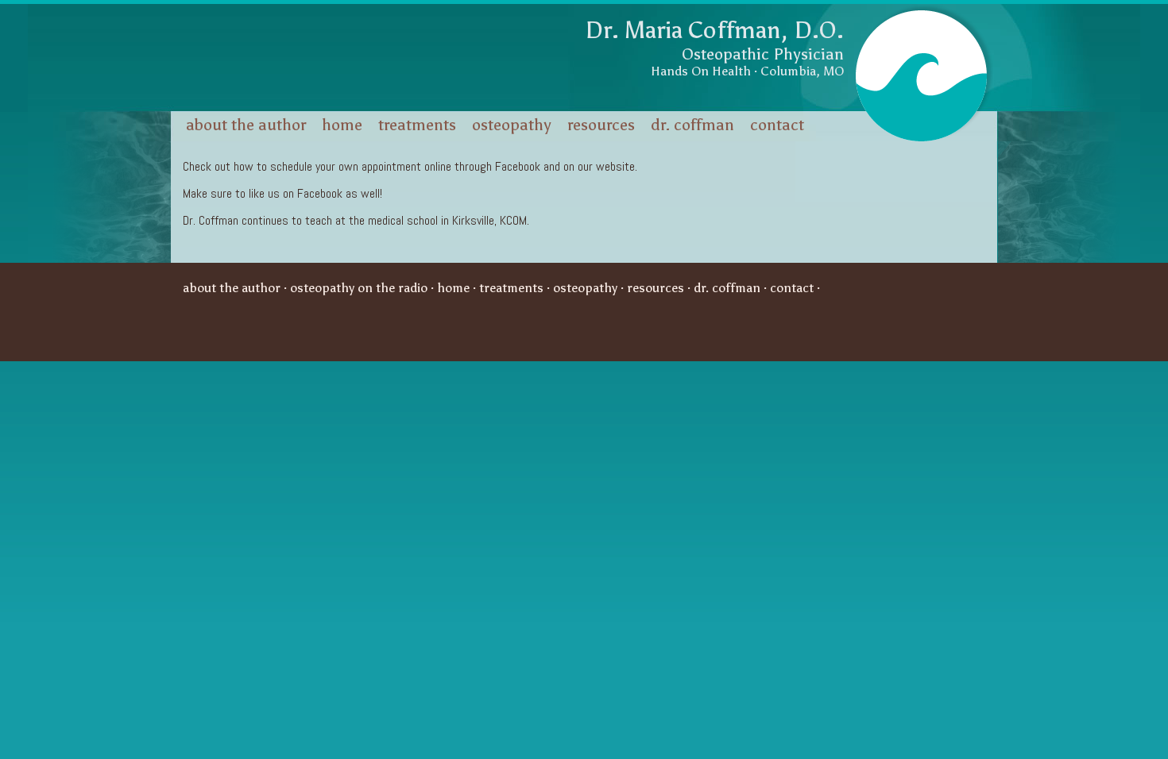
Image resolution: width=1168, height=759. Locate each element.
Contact (777, 124)
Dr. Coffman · (732, 287)
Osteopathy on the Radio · (363, 287)
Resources (601, 124)
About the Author (246, 124)
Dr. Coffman (692, 124)
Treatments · (516, 287)
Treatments (417, 124)
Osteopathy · (590, 287)
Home (342, 124)
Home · (458, 287)
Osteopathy (511, 124)
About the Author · (236, 287)
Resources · (660, 287)
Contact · (796, 287)
